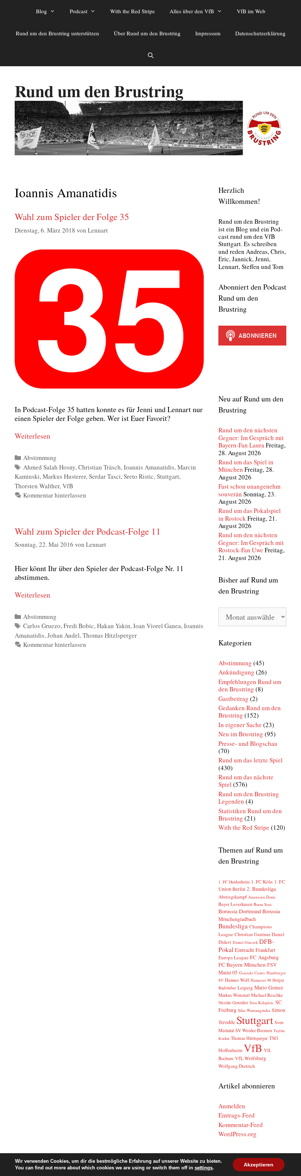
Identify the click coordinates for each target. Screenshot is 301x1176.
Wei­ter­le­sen (32, 436)
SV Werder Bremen (253, 1030)
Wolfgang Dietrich (236, 1066)
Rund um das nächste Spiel (245, 781)
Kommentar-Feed (240, 1124)
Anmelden (231, 1106)
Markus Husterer (64, 476)
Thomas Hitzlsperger (110, 635)
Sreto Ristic (139, 476)
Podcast (78, 11)
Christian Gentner (252, 934)
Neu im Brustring (240, 734)
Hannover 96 (261, 980)
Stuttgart (168, 476)
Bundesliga (233, 926)
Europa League (233, 957)
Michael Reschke (267, 995)
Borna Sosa (263, 904)
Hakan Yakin (113, 625)
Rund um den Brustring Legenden (248, 797)
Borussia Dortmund (239, 911)
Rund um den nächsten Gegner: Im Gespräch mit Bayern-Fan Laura (251, 437)
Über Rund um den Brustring (147, 33)
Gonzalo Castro (252, 972)
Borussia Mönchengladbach (249, 915)
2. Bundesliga (261, 888)
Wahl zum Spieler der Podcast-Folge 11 (88, 531)
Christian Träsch (99, 467)
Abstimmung (40, 457)
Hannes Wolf (237, 980)
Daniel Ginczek (245, 942)
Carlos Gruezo (42, 625)
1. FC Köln (262, 881)
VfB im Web (251, 11)
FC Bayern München (242, 964)
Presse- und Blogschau (248, 743)
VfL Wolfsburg (250, 1058)
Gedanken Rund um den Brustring (249, 711)
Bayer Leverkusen (235, 904)
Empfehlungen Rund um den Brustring (249, 685)
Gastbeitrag (233, 698)
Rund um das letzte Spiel (250, 760)
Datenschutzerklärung (260, 33)
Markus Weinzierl (234, 995)
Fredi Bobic (79, 625)
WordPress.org (237, 1134)
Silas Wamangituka (254, 1010)
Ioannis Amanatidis (149, 467)
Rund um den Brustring (99, 91)
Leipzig (245, 987)
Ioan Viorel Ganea (157, 625)
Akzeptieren (258, 1165)
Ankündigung (236, 672)
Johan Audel (63, 635)
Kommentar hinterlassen (54, 495)
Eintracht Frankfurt (255, 949)
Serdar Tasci (105, 476)
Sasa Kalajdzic (262, 1002)
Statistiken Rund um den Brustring (250, 814)
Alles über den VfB (192, 11)
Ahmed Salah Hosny (49, 467)
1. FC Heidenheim (234, 882)
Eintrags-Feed (236, 1115)
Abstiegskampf (232, 896)
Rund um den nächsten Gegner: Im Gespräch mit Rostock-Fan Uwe (251, 542)
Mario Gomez (268, 987)
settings (204, 1167)
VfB (67, 486)
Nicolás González (233, 1002)
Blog (41, 11)
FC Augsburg (264, 957)
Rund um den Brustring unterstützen (57, 33)
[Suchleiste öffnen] (150, 55)
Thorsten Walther (37, 486)
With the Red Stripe (132, 11)
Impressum (208, 33)
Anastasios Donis (261, 897)
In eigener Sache (240, 724)
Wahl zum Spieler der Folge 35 (72, 216)
